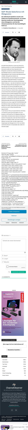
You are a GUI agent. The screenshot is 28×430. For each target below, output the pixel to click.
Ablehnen (14, 215)
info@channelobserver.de (14, 406)
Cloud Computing (8, 6)
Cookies (7, 222)
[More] (19, 32)
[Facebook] (12, 410)
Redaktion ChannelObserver (10, 28)
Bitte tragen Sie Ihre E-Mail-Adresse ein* (13, 344)
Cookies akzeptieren (14, 211)
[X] (16, 410)
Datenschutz (14, 222)
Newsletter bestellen (14, 350)
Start (2, 6)
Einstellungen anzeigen (14, 219)
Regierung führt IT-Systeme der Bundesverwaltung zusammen (5, 146)
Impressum (21, 222)
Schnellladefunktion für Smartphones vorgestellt (21, 145)
